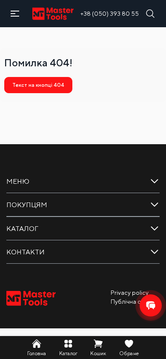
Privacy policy (130, 292)
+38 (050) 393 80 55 (109, 13)
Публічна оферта (135, 301)
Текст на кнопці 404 (38, 85)
